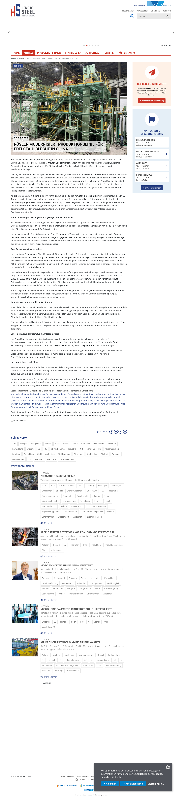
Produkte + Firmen (49, 52)
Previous (8, 32)
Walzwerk (39, 459)
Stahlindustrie (64, 454)
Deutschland (99, 444)
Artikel (28, 52)
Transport (116, 454)
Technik (104, 454)
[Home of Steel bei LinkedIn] (132, 16)
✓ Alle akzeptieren (133, 783)
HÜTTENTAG (125, 52)
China (75, 444)
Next (173, 32)
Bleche (66, 444)
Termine (108, 52)
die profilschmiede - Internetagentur (92, 795)
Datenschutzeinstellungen (92, 780)
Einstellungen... (155, 783)
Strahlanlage (92, 454)
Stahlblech (50, 454)
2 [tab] (86, 45)
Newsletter (142, 11)
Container (85, 444)
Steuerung (78, 454)
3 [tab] (89, 45)
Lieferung (90, 449)
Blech (57, 444)
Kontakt (167, 11)
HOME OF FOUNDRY (92, 785)
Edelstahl (112, 444)
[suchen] (167, 16)
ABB (14, 444)
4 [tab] (92, 45)
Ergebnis (30, 449)
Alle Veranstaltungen (152, 188)
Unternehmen (18, 459)
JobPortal (92, 52)
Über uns (155, 11)
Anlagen (23, 444)
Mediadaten (128, 11)
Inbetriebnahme (58, 449)
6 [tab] (98, 45)
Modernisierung (112, 449)
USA (30, 459)
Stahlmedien (73, 52)
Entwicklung (17, 449)
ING (81, 449)
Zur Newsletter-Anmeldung (152, 100)
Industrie (72, 449)
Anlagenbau (36, 444)
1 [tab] (83, 45)
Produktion (29, 454)
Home (16, 52)
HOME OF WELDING (68, 785)
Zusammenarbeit (67, 459)
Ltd (99, 449)
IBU (45, 449)
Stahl (39, 454)
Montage (16, 454)
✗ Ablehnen (110, 783)
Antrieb (48, 444)
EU (39, 449)
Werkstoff (51, 459)
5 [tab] (95, 45)
